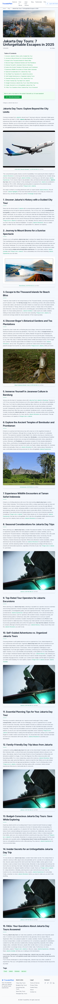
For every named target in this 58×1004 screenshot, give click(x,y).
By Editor (52, 48)
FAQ (44, 2)
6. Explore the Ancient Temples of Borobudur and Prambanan (21, 67)
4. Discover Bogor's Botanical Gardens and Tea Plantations (20, 62)
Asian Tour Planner (27, 3)
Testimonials (38, 2)
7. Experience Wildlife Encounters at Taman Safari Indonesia (20, 69)
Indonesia (17, 971)
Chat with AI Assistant (14, 97)
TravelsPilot (9, 980)
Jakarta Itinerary (44, 189)
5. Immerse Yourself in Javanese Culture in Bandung (18, 65)
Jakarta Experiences (45, 449)
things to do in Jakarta (26, 416)
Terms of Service (34, 983)
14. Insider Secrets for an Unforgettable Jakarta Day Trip (19, 85)
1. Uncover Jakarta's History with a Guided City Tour (18, 56)
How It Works (20, 3)
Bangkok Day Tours (21, 985)
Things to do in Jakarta (29, 186)
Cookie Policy (33, 987)
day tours (24, 971)
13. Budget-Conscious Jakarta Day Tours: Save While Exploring (21, 83)
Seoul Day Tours (20, 991)
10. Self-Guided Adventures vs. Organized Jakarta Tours (19, 76)
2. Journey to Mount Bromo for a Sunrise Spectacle (18, 58)
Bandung (45, 400)
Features (14, 2)
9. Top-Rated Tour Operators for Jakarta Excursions (18, 74)
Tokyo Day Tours (20, 983)
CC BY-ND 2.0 (30, 487)
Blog (32, 2)
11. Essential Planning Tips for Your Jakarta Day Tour (18, 78)
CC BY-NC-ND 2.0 (34, 169)
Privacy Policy (34, 985)
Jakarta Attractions (8, 176)
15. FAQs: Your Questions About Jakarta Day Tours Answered (21, 87)
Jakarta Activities (25, 178)
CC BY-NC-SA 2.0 (30, 285)
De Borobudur (23, 487)
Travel (5, 971)
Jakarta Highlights (13, 191)
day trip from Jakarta (35, 400)
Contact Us (33, 992)
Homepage (31, 193)
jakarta (22, 919)
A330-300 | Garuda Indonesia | (22, 169)
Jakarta (18, 117)
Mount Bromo (22, 285)
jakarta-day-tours (13, 102)
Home (4, 8)
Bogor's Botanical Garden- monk (22, 385)
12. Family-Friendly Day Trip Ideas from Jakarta (17, 80)
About (31, 989)
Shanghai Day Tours (21, 993)
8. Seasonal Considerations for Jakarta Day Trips (17, 71)
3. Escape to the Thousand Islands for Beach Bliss (17, 60)
